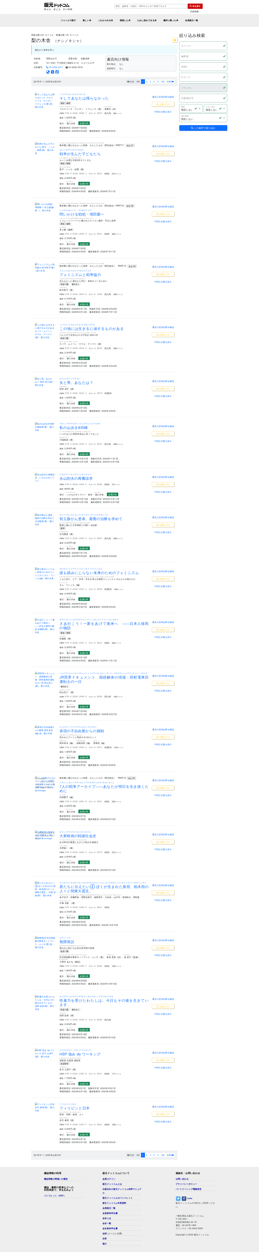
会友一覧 (107, 1223)
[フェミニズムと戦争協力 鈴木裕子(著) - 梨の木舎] (45, 267)
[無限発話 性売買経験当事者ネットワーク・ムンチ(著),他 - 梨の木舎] (45, 942)
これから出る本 (105, 20)
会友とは (107, 1218)
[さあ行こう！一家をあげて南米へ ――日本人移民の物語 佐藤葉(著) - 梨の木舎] (45, 626)
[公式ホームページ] (48, 72)
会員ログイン (109, 1179)
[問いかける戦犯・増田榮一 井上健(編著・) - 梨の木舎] (45, 207)
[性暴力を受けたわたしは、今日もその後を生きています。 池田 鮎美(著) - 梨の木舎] (45, 1003)
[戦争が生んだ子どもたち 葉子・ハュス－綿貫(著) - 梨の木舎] (45, 148)
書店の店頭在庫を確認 (163, 96)
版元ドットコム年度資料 (114, 1203)
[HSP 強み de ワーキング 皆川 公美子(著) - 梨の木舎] (45, 1053)
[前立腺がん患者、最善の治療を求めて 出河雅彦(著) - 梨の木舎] (45, 519)
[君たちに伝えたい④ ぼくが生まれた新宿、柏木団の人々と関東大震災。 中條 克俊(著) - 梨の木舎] (45, 889)
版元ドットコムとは (112, 1184)
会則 (105, 1233)
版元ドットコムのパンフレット (118, 1198)
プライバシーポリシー (186, 1184)
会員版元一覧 (191, 20)
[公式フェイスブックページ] (57, 72)
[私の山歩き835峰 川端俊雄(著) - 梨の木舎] (45, 427)
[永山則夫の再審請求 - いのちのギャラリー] (45, 477)
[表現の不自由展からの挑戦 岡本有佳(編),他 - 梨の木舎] (45, 730)
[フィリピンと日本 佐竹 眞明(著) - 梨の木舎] (45, 1107)
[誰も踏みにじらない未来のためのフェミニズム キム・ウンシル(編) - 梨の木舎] (45, 573)
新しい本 (87, 20)
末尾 (169, 81)
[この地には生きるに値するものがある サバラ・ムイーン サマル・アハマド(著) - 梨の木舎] (45, 331)
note (189, 1198)
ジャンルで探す (68, 20)
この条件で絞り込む (204, 128)
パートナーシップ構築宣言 (189, 1189)
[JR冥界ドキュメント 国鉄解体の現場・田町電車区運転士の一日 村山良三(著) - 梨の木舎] (45, 680)
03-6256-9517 (55, 67)
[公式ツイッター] (52, 72)
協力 (105, 1243)
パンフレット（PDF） (55, 1195)
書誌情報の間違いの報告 (56, 1179)
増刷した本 (125, 20)
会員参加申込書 (110, 1213)
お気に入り (164, 104)
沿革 (105, 1238)
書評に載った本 (171, 20)
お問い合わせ (182, 1179)
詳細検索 (194, 11)
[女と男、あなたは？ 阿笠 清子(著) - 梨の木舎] (45, 382)
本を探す (196, 6)
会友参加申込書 (110, 1228)
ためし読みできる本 (147, 20)
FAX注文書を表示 (163, 111)
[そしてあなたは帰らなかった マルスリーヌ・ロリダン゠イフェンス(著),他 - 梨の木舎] (45, 101)
